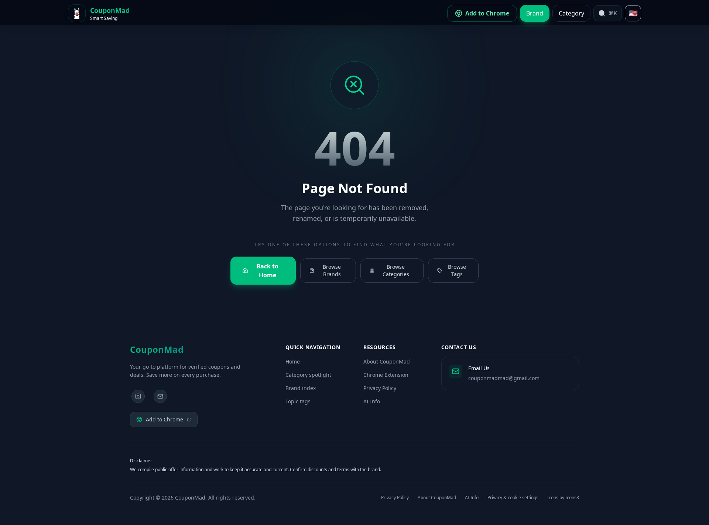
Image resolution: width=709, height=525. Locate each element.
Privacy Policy (379, 388)
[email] (160, 396)
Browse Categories (396, 270)
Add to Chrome (164, 419)
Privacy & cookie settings (512, 498)
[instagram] (138, 396)
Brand (534, 13)
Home (292, 361)
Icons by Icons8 (563, 498)
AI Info (371, 401)
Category (571, 13)
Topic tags (298, 401)
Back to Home (267, 270)
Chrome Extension (385, 374)
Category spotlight (308, 374)
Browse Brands (332, 270)
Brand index (300, 388)
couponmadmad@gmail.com (504, 378)
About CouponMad (386, 361)
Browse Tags (457, 270)
